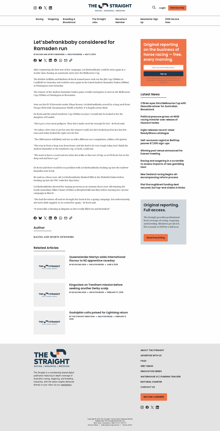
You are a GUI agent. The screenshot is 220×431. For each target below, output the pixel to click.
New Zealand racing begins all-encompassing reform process (159, 176)
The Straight (105, 419)
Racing (39, 19)
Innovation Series (151, 371)
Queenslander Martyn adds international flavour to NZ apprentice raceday (97, 258)
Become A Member (121, 21)
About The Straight (152, 350)
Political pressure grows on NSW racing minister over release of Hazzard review (160, 119)
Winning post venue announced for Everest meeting (162, 152)
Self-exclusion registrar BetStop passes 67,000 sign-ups (160, 142)
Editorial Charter (151, 381)
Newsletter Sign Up (149, 21)
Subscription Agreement (110, 425)
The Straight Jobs (99, 21)
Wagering (53, 19)
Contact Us (148, 387)
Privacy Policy (93, 425)
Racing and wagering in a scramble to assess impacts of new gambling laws (162, 164)
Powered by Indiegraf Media (122, 419)
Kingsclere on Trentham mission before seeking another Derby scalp (96, 286)
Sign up (163, 74)
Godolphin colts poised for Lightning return (98, 312)
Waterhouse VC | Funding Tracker (161, 376)
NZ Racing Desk (79, 264)
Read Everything (156, 237)
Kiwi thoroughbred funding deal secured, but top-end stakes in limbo (163, 186)
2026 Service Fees (172, 21)
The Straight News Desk (83, 316)
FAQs (143, 360)
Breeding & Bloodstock (69, 21)
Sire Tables (147, 366)
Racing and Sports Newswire (50, 54)
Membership (177, 7)
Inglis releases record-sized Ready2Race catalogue (157, 132)
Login (162, 7)
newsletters (66, 384)
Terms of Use (127, 425)
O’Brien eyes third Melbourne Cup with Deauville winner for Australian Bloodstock (163, 106)
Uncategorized (74, 54)
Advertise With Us (151, 355)
